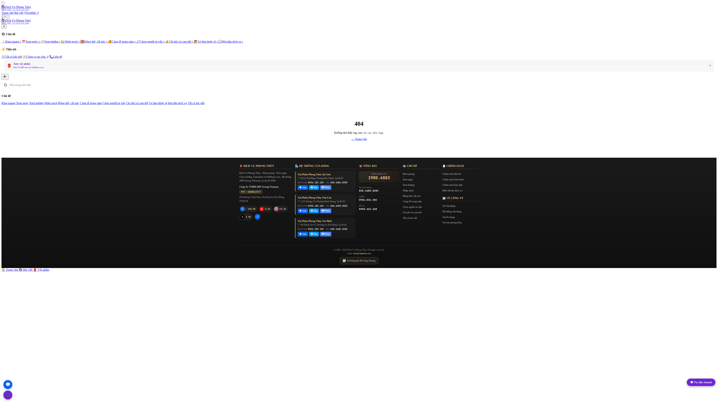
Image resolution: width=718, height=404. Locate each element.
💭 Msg (314, 187)
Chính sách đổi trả (451, 173)
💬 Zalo (302, 187)
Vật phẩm (41, 269)
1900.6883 (379, 177)
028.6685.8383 (338, 229)
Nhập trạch (70, 41)
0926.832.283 (368, 199)
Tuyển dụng (448, 217)
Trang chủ (7, 12)
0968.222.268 (368, 209)
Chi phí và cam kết (179, 41)
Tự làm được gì (206, 41)
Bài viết (18, 12)
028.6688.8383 (368, 190)
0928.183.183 (316, 205)
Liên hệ (55, 56)
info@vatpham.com (362, 253)
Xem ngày (31, 41)
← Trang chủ (359, 139)
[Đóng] (5, 77)
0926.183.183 (316, 182)
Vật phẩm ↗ (31, 12)
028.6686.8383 (338, 182)
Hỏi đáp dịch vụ (230, 41)
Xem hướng (50, 41)
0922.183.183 (316, 229)
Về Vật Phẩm (448, 206)
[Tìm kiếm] (8, 17)
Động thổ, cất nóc (93, 41)
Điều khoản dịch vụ (452, 190)
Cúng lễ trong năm (122, 41)
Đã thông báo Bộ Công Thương (359, 260)
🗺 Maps (326, 187)
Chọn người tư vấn (150, 41)
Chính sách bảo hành (453, 179)
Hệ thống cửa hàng (451, 211)
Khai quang (11, 41)
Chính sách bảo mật (452, 184)
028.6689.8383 (338, 205)
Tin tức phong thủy (452, 222)
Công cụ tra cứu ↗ (36, 56)
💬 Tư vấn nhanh (701, 382)
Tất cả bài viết (11, 56)
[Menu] (2, 3)
